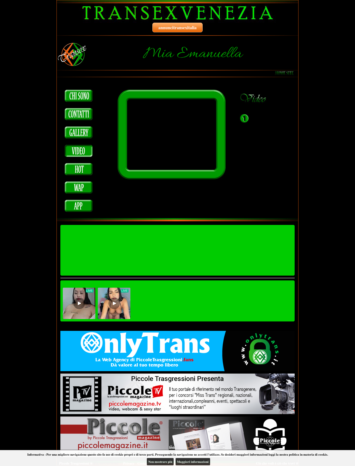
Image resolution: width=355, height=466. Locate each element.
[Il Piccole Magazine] (177, 437)
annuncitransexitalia (177, 27)
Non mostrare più (160, 461)
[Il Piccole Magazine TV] (177, 394)
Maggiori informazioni (193, 461)
